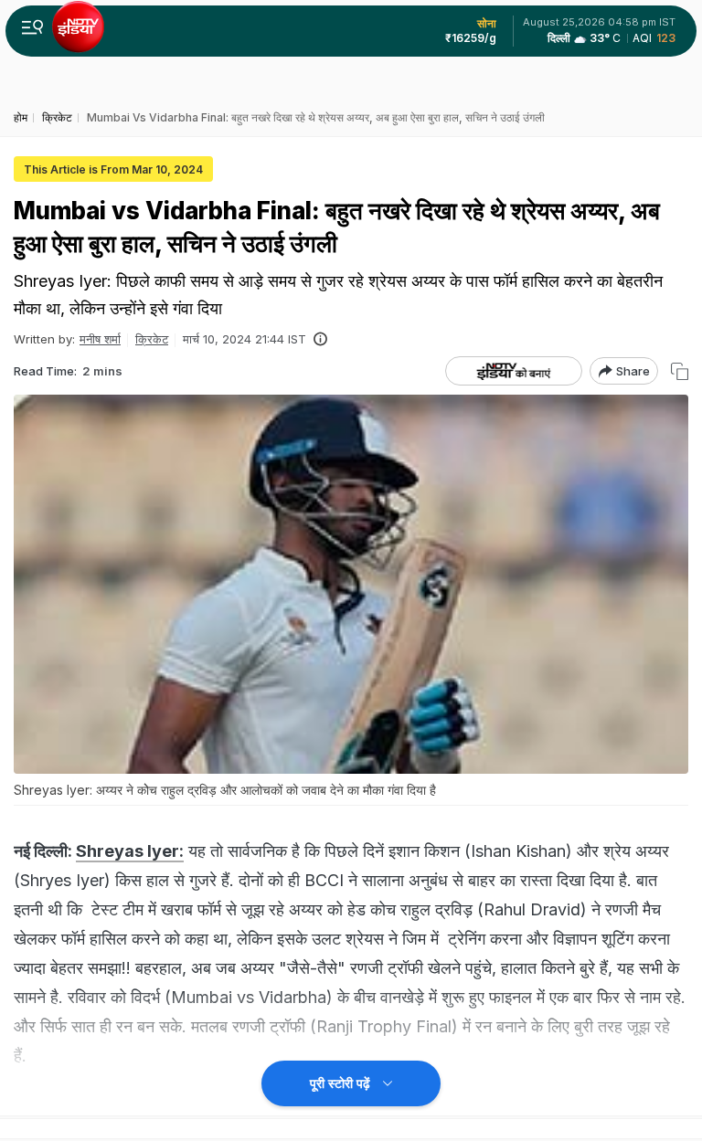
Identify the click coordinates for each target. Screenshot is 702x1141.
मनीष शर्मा (100, 339)
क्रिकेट (151, 339)
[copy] (679, 371)
